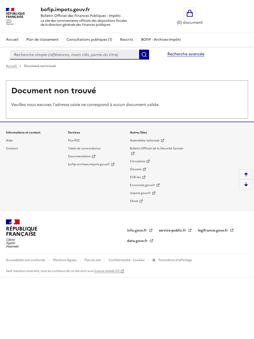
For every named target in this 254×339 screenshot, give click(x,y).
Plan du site (93, 260)
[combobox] (74, 55)
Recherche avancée (185, 54)
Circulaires (137, 161)
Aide (9, 140)
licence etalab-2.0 (106, 271)
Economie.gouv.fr (142, 185)
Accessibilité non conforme (26, 260)
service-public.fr (173, 230)
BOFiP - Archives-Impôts (161, 39)
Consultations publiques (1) (89, 39)
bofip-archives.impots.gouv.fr (89, 164)
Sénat (134, 201)
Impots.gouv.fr (140, 193)
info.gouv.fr (137, 230)
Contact (12, 148)
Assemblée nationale (144, 140)
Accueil (12, 39)
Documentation (79, 156)
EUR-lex (135, 177)
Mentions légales (65, 260)
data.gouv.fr (138, 240)
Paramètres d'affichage (175, 260)
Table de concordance (84, 148)
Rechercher (144, 55)
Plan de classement (42, 39)
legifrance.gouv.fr (213, 230)
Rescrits (126, 39)
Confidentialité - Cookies (127, 260)
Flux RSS (74, 140)
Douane (135, 169)
